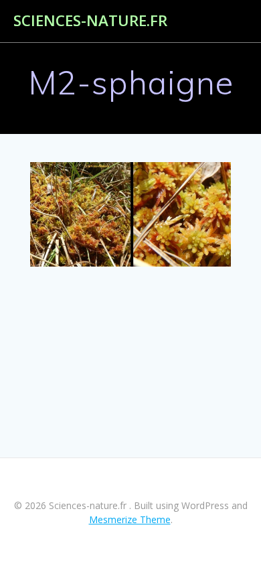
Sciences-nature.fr (90, 20)
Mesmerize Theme (130, 519)
